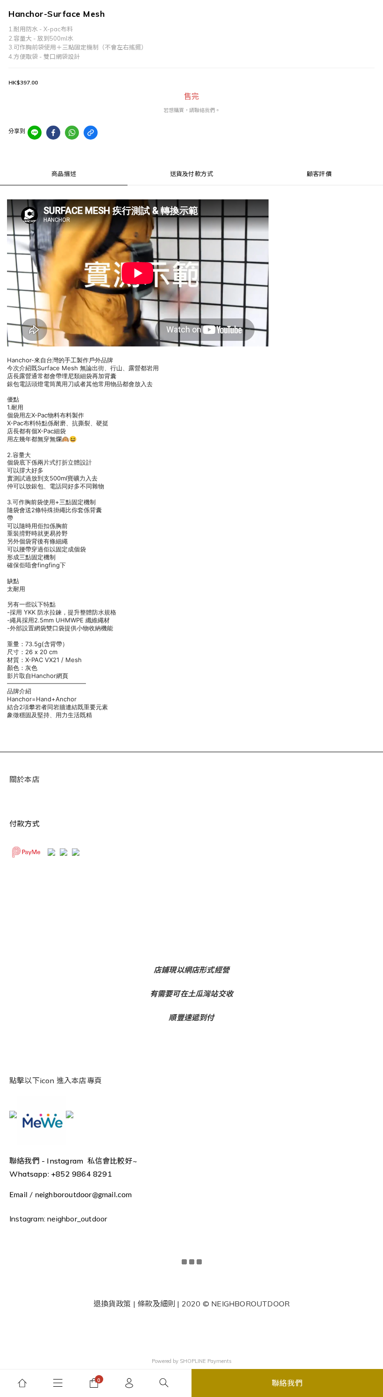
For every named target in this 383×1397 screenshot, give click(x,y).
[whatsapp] (72, 133)
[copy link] (91, 133)
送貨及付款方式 (191, 173)
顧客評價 (319, 173)
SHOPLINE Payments (206, 1361)
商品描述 (63, 173)
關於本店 (24, 779)
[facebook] (53, 133)
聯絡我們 (287, 1383)
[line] (35, 133)
